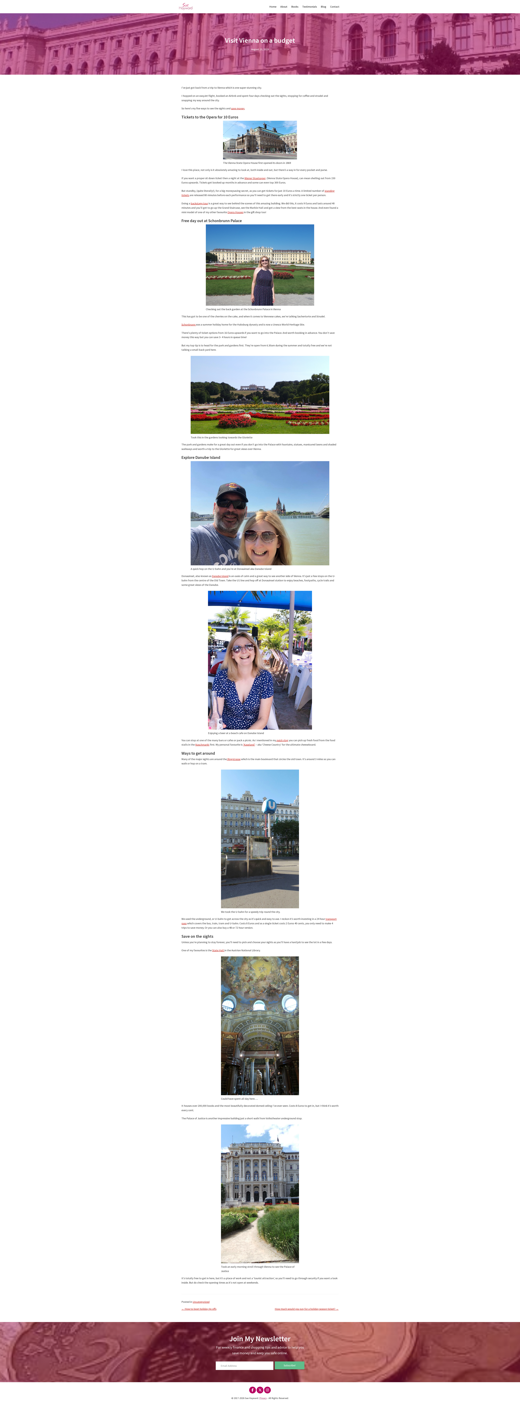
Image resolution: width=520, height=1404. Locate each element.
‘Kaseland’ (249, 744)
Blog (323, 6)
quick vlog (282, 740)
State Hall (218, 950)
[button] (289, 1365)
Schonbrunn (188, 324)
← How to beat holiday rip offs (198, 1308)
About (283, 6)
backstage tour (199, 203)
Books (294, 6)
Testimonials (309, 6)
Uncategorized (201, 1301)
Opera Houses (235, 212)
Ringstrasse (233, 759)
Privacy (263, 1398)
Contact (334, 6)
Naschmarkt (202, 744)
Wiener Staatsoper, (255, 178)
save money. (238, 108)
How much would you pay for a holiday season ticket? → (307, 1308)
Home (272, 6)
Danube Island (220, 576)
